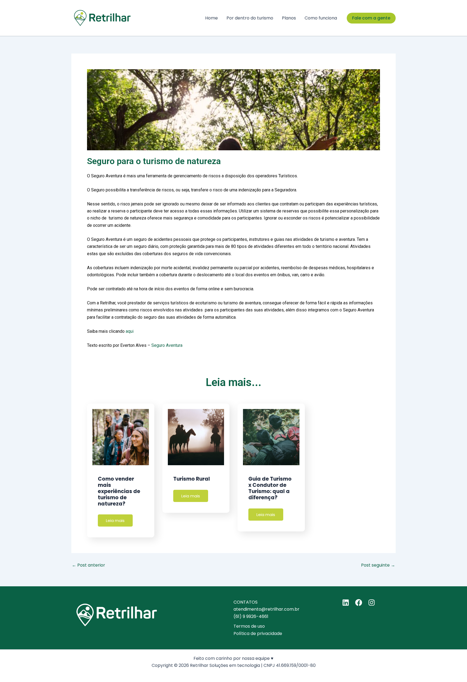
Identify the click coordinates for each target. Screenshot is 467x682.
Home (211, 18)
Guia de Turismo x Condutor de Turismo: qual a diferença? (270, 488)
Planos (289, 18)
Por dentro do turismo (249, 18)
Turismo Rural (191, 479)
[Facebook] (358, 602)
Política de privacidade (258, 633)
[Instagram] (371, 602)
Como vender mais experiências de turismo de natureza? (119, 491)
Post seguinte (378, 565)
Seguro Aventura (166, 345)
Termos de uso (249, 626)
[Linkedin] (345, 602)
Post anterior (88, 565)
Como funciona (321, 18)
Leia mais (115, 520)
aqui (130, 331)
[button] (371, 18)
